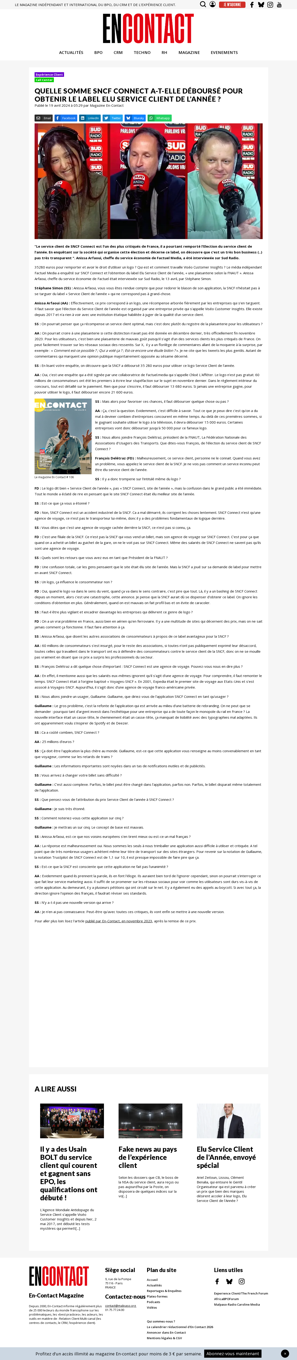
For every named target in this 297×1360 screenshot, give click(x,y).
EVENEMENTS (224, 52)
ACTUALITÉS (71, 52)
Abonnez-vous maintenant (233, 1353)
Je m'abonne (232, 4)
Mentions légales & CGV (164, 1338)
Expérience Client (49, 74)
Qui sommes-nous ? (161, 1321)
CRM (118, 52)
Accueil (152, 1280)
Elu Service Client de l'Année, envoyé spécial (226, 1157)
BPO (98, 52)
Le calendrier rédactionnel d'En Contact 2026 (180, 1327)
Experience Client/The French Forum (241, 1293)
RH (164, 52)
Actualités (154, 1285)
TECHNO (142, 52)
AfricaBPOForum (226, 1299)
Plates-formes (157, 1296)
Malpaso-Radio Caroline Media (237, 1304)
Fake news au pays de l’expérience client (148, 1157)
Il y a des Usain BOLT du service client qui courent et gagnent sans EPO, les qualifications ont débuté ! (68, 1173)
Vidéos (152, 1307)
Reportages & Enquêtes (164, 1291)
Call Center (44, 80)
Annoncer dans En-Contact (166, 1332)
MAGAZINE (189, 52)
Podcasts (153, 1302)
